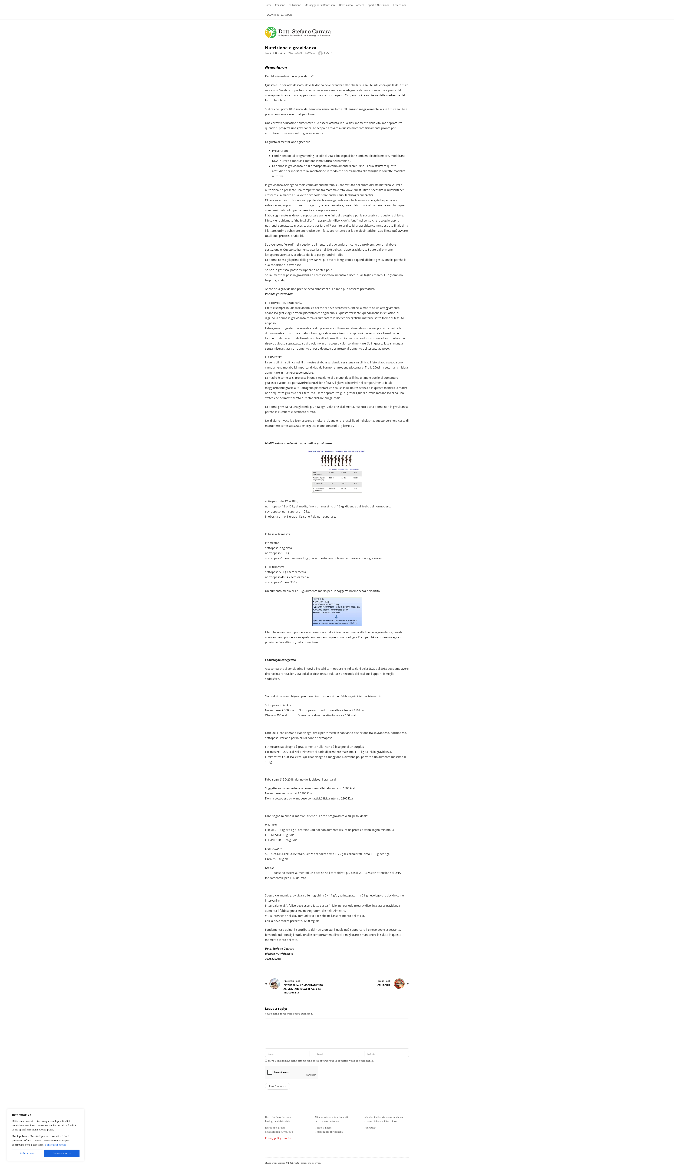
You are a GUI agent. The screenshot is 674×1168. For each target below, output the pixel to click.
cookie (288, 1138)
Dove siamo (346, 5)
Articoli (360, 5)
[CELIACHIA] (399, 983)
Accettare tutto (62, 1153)
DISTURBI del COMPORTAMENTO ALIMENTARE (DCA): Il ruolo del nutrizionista (303, 988)
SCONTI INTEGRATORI (279, 14)
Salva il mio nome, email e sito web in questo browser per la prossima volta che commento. (321, 1060)
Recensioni (399, 5)
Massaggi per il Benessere (320, 5)
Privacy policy (273, 1138)
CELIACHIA (384, 985)
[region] (45, 1135)
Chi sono (280, 5)
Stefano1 (328, 53)
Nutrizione (295, 5)
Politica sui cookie (55, 1144)
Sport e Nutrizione (378, 5)
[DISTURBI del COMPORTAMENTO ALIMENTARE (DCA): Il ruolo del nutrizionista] (274, 983)
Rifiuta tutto (27, 1153)
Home (268, 5)
